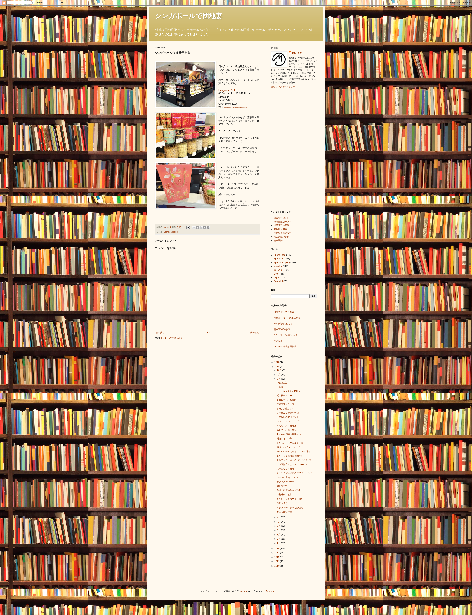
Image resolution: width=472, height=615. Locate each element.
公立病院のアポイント (288, 417)
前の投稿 (254, 332)
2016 (277, 362)
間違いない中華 (284, 438)
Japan (277, 277)
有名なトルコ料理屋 (286, 425)
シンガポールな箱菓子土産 (290, 443)
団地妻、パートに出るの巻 (287, 318)
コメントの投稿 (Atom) (171, 338)
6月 (279, 521)
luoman (243, 591)
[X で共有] (201, 227)
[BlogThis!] (197, 227)
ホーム (207, 332)
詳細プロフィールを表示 (283, 86)
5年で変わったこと (283, 323)
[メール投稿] (187, 227)
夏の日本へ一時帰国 (286, 400)
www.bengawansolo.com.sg (235, 107)
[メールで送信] (194, 227)
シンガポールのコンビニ (289, 421)
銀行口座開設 (280, 229)
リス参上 (281, 387)
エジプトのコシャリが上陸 (290, 507)
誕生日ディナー (284, 395)
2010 (277, 566)
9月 (279, 374)
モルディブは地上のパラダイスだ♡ (294, 460)
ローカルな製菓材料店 (288, 413)
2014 (277, 548)
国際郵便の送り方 (282, 233)
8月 (279, 379)
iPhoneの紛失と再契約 (285, 346)
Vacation (278, 266)
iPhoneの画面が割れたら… (290, 434)
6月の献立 (282, 486)
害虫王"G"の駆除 (282, 329)
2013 (277, 552)
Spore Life (279, 258)
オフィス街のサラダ (286, 481)
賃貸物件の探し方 (282, 218)
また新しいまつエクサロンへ (291, 499)
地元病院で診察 (281, 236)
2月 (279, 538)
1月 (279, 543)
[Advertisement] (286, 149)
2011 (277, 561)
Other (276, 274)
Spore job (279, 281)
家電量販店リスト (282, 221)
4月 (279, 530)
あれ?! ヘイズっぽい (287, 430)
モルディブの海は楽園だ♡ (289, 456)
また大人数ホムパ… (286, 408)
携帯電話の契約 (281, 225)
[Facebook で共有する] (204, 227)
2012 (277, 557)
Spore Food (280, 255)
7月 (279, 517)
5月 (279, 526)
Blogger (270, 591)
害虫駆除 (278, 240)
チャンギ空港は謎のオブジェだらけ (294, 473)
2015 (277, 366)
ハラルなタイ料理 (285, 469)
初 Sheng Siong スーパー (289, 447)
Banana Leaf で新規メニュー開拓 (293, 451)
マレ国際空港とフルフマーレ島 (292, 464)
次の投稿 (160, 332)
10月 (279, 370)
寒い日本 (278, 341)
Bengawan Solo (227, 90)
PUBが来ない (283, 503)
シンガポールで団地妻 (188, 16)
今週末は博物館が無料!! (288, 490)
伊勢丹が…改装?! (285, 494)
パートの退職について (288, 477)
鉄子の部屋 (279, 270)
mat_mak (297, 53)
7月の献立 (282, 382)
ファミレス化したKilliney (289, 391)
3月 (279, 534)
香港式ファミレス (285, 404)
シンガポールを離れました (287, 335)
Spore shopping (171, 232)
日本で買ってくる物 (284, 312)
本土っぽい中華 (284, 512)
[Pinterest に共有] (208, 227)
